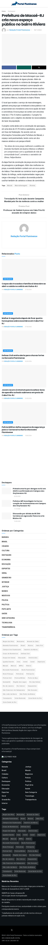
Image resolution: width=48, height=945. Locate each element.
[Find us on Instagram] (8, 930)
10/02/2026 (28, 435)
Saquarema (32, 686)
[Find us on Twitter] (12, 930)
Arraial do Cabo (33, 642)
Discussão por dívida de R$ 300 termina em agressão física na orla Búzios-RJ (28, 515)
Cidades (5, 546)
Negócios (6, 595)
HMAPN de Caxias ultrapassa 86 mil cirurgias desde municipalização (14, 894)
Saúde (4, 613)
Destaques (11, 11)
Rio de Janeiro (8, 686)
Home (4, 11)
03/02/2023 (17, 496)
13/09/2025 (17, 521)
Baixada (5, 537)
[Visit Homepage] (24, 3)
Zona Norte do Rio (35, 698)
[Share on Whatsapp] (24, 67)
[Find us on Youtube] (5, 930)
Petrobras (19, 674)
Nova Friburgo (8, 674)
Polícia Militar (20, 678)
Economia (6, 559)
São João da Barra (10, 694)
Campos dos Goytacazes (12, 650)
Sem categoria (8, 618)
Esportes (6, 568)
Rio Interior (21, 686)
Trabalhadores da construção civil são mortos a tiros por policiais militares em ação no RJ (22, 914)
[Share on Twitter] (39, 67)
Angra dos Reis (8, 642)
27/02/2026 (28, 289)
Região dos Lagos (19, 682)
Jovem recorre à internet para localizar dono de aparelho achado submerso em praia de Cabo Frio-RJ (23, 393)
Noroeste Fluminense (11, 670)
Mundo (5, 591)
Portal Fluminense (16, 935)
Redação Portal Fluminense (19, 30)
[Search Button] (45, 3)
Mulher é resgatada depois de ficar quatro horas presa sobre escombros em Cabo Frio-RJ (23, 321)
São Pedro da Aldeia (27, 694)
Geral (4, 573)
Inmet (25, 662)
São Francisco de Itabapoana (14, 690)
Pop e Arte (6, 609)
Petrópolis (30, 674)
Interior (5, 582)
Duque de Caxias (9, 658)
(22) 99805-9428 (10, 757)
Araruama (20, 642)
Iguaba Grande (8, 662)
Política (5, 604)
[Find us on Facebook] (2, 930)
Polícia (5, 600)
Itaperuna (41, 662)
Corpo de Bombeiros (10, 654)
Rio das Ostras (34, 682)
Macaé (9, 186)
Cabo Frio (39, 646)
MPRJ (21, 666)
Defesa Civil (25, 654)
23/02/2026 (28, 398)
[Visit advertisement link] (24, 459)
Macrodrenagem (21, 186)
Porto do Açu (33, 678)
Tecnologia (7, 622)
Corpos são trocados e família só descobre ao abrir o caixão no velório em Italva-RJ (24, 285)
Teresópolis (7, 698)
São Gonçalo (32, 690)
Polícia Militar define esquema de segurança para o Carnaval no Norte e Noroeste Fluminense (23, 430)
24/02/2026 (28, 361)
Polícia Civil (7, 678)
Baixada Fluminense (10, 646)
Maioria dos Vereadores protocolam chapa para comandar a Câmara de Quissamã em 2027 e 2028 (23, 887)
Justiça (5, 586)
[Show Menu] (3, 3)
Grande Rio (6, 577)
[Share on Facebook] (9, 67)
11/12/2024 (17, 509)
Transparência (8, 627)
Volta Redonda (20, 698)
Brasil (4, 541)
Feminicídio (33, 658)
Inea (18, 662)
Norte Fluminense (28, 670)
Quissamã (6, 682)
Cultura (5, 550)
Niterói (28, 666)
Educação (6, 564)
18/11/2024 (37, 30)
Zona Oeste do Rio (9, 702)
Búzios (30, 646)
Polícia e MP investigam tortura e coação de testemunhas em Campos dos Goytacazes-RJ (29, 503)
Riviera (32, 186)
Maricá (13, 666)
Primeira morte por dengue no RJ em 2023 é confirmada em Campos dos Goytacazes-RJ (29, 490)
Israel (32, 662)
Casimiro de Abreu (31, 650)
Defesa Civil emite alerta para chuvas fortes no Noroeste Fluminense (23, 356)
